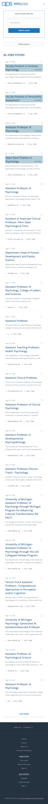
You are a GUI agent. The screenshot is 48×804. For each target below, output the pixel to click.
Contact (24, 743)
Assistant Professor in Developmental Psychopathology (18, 438)
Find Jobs (24, 778)
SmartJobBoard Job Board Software (32, 798)
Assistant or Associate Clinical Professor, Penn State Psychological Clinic (23, 222)
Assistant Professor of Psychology (18, 129)
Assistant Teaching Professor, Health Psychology (22, 349)
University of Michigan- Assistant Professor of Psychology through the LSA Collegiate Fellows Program (22, 549)
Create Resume (24, 782)
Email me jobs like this (24, 14)
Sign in (24, 768)
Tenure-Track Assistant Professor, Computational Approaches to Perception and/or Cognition (20, 587)
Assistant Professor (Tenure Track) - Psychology (21, 470)
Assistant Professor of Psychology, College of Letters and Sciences (23, 290)
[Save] (41, 62)
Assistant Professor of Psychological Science (18, 655)
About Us (24, 746)
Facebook (26, 727)
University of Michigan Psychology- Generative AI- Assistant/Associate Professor (22, 623)
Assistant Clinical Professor (21, 377)
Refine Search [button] (24, 44)
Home (24, 739)
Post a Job (24, 760)
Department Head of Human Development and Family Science (22, 256)
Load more (24, 714)
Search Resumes (24, 764)
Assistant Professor (16, 320)
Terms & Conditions (24, 750)
